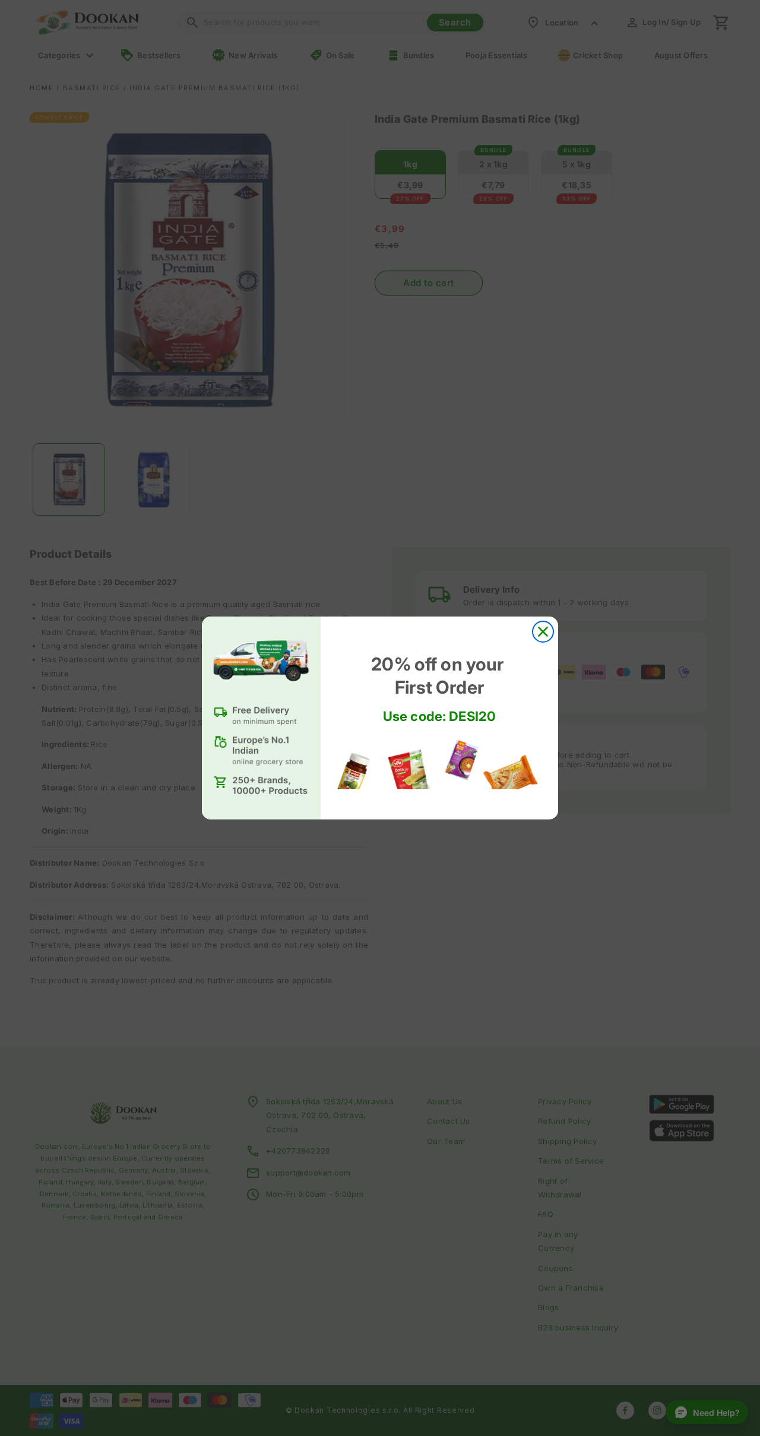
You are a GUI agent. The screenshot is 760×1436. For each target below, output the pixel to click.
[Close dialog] (543, 631)
